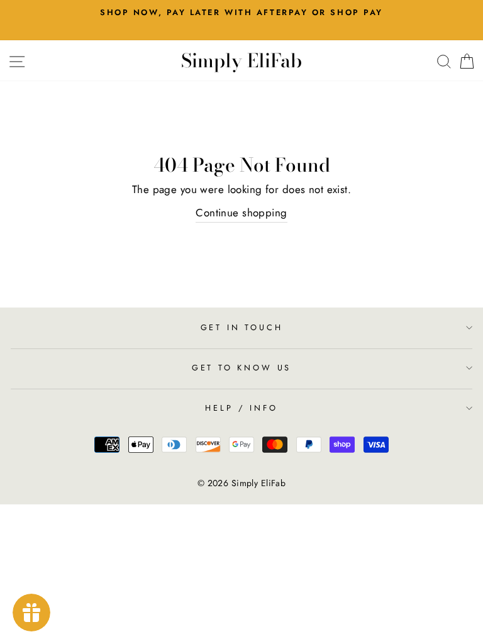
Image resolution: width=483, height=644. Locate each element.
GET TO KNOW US (242, 368)
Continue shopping (241, 212)
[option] (241, 12)
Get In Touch (242, 327)
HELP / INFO (241, 408)
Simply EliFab (241, 60)
